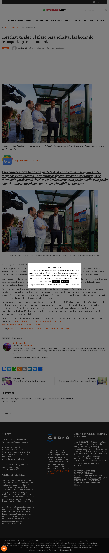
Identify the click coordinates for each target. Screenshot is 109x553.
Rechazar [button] (65, 281)
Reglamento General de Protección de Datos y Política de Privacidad (54, 285)
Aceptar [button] (55, 281)
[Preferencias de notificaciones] (4, 549)
